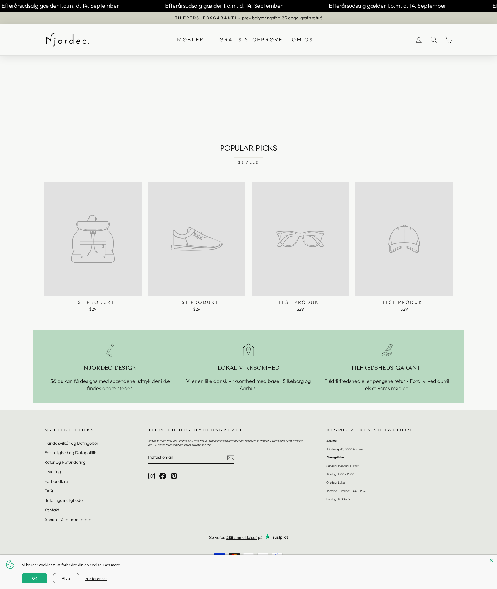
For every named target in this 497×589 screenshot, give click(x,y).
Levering (52, 471)
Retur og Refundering (65, 462)
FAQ (48, 491)
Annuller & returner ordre (67, 519)
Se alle (248, 162)
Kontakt (51, 510)
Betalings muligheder (64, 500)
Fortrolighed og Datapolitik (70, 452)
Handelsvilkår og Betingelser (71, 443)
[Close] (491, 560)
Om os (304, 39)
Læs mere (111, 564)
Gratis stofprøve (251, 39)
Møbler (191, 39)
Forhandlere (56, 481)
